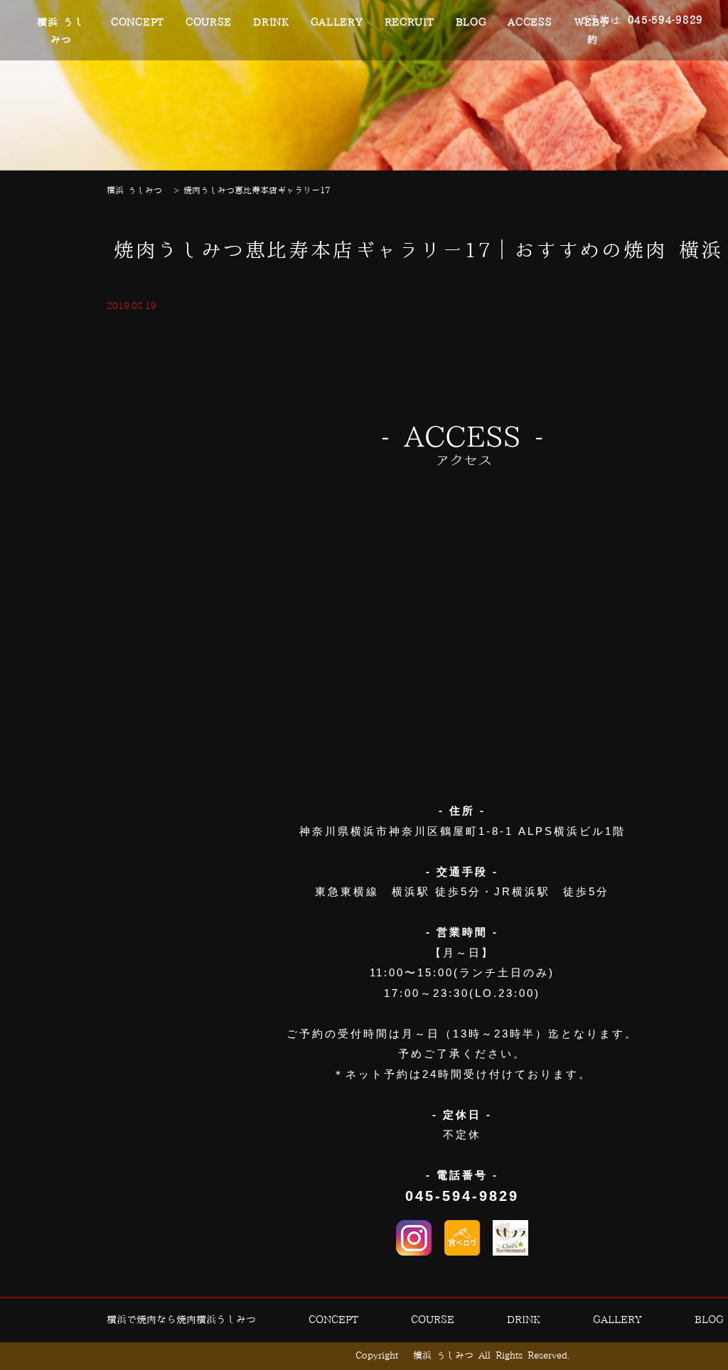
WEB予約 (592, 31)
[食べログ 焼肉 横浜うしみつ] (462, 1238)
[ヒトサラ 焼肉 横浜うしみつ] (510, 1238)
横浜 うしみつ (61, 31)
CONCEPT (137, 22)
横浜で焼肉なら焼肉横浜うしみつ (181, 1320)
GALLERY (337, 22)
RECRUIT (409, 22)
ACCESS (530, 22)
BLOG (471, 22)
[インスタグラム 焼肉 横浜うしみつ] (414, 1238)
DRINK (271, 22)
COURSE (209, 22)
